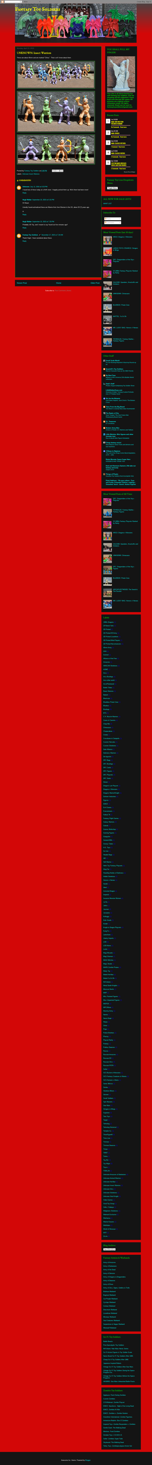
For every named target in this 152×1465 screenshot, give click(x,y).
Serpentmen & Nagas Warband (114, 1324)
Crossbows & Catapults (111, 738)
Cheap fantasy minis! (113, 443)
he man (105, 851)
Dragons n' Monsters (110, 789)
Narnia (105, 1015)
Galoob (105, 826)
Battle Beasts (108, 1341)
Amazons (106, 662)
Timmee (106, 1142)
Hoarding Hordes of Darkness (113, 873)
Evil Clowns (107, 807)
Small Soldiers (108, 1098)
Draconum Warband (110, 1310)
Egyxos (106, 800)
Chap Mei (106, 724)
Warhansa (106, 1218)
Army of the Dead (109, 1270)
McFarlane (107, 982)
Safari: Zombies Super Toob (113, 1439)
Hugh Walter (27, 200)
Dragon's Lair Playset (110, 786)
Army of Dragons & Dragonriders (114, 1277)
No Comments (115, 127)
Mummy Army (108, 1011)
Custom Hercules (109, 742)
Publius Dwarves (109, 1047)
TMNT (105, 1153)
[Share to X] (57, 171)
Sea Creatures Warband (111, 1320)
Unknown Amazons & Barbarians (114, 1174)
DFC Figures (107, 771)
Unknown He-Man (109, 1182)
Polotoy (106, 1044)
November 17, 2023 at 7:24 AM (52, 235)
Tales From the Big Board (115, 407)
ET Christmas (110, 423)
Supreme (106, 1113)
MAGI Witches (108, 960)
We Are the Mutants (113, 398)
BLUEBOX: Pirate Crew (121, 305)
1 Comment (114, 147)
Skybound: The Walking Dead (113, 1442)
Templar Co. (107, 1131)
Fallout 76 (106, 815)
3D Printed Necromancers (112, 644)
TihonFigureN (107, 1134)
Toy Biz (106, 1160)
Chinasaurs (107, 727)
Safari (105, 1069)
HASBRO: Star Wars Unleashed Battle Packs (119, 1381)
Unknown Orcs (108, 1189)
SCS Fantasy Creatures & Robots (115, 1076)
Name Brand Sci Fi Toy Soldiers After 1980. (118, 1356)
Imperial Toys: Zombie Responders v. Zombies (119, 1424)
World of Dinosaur (109, 1229)
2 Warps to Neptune (113, 451)
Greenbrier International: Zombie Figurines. (118, 1417)
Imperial (106, 895)
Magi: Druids (107, 964)
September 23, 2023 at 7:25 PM (43, 221)
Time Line (106, 1138)
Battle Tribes (107, 687)
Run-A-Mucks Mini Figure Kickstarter (117, 438)
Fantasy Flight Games (111, 818)
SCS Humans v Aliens (111, 1080)
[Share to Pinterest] (62, 171)
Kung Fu (106, 931)
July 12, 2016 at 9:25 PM (38, 187)
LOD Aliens (107, 945)
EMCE (105, 804)
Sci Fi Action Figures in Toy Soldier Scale (117, 1352)
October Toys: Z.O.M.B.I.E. (112, 1435)
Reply (24, 193)
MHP (105, 993)
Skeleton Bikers (108, 1091)
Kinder (105, 924)
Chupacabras (107, 731)
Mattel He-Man (108, 974)
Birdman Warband (109, 1291)
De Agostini (107, 757)
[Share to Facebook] (60, 171)
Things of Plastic (112, 474)
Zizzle (105, 1236)
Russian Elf (107, 1058)
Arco (105, 673)
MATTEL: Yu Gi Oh (119, 316)
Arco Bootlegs (108, 677)
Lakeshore (106, 935)
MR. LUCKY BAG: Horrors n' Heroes (125, 328)
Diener (105, 782)
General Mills (107, 840)
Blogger (87, 1460)
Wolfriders (106, 1225)
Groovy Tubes (108, 844)
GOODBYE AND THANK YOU (115, 461)
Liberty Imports (108, 938)
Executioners (107, 811)
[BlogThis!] (55, 171)
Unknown (26, 187)
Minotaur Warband (109, 1317)
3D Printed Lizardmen (110, 637)
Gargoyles (106, 836)
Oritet (105, 1025)
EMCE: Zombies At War (111, 1409)
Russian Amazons (109, 1054)
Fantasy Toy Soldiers (37, 9)
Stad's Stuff (110, 384)
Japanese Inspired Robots (112, 1363)
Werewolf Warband (109, 1328)
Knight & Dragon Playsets (112, 927)
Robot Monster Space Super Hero (118, 459)
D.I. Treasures (111, 421)
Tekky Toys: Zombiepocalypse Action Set (117, 1446)
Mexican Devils (108, 989)
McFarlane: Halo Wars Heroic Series (115, 1349)
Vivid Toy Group (108, 1204)
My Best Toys (111, 375)
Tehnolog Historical (109, 1127)
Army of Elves (108, 1284)
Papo (105, 1029)
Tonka (105, 1156)
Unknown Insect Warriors (31, 174)
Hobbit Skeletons (109, 876)
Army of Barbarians (110, 1266)
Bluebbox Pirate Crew (110, 702)
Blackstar (106, 698)
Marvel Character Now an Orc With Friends (119, 371)
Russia (105, 1051)
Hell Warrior (107, 862)
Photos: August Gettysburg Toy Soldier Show (120, 386)
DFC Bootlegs (108, 764)
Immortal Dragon (109, 891)
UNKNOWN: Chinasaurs (121, 293)
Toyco (105, 1167)
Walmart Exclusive (109, 1214)
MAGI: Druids (115, 133)
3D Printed (107, 629)
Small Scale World (112, 360)
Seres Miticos (108, 1084)
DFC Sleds (107, 778)
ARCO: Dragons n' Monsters (123, 237)
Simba (105, 1087)
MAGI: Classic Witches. (118, 143)
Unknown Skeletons (110, 1193)
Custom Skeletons (109, 746)
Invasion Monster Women (112, 898)
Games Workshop (109, 829)
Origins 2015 (110, 470)
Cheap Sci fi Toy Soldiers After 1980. (116, 1359)
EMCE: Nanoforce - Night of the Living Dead (118, 1406)
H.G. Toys (106, 847)
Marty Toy (106, 971)
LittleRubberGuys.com (114, 390)
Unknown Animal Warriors (112, 1178)
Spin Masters (107, 1102)
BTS (104, 713)
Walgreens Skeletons (110, 1211)
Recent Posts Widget (129, 172)
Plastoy (106, 1036)
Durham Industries (109, 796)
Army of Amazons (109, 1262)
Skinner (106, 1094)
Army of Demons (109, 1273)
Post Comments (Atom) (63, 291)
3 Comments (114, 157)
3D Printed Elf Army (110, 633)
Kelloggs (106, 916)
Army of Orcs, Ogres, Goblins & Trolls (116, 1288)
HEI (104, 858)
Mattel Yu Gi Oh (108, 978)
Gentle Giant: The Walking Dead (114, 1428)
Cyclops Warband (109, 1302)
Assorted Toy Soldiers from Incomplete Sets (120, 476)
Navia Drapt (107, 1018)
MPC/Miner (107, 1007)
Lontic (105, 949)
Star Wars (106, 1105)
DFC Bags (106, 760)
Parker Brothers (108, 1033)
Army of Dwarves (109, 1280)
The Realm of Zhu (112, 413)
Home (58, 283)
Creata (105, 735)
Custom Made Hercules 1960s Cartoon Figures (118, 164)
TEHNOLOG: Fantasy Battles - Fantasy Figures (123, 340)
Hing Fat (106, 869)
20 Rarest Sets (108, 626)
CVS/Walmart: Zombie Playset (113, 1402)
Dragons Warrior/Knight (111, 793)
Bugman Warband (109, 1295)
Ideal (105, 887)
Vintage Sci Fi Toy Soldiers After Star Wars (118, 1367)
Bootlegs (106, 709)
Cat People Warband (110, 1299)
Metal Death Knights (110, 985)
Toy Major (106, 1163)
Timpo (105, 1149)
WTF (105, 1233)
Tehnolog (106, 1124)
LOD (104, 942)
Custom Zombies (109, 1399)
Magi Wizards (108, 953)
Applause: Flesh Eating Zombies (114, 1395)
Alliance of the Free (110, 658)
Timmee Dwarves (109, 1145)
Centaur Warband (109, 1306)
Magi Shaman (108, 956)
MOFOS (106, 1004)
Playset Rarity (108, 1040)
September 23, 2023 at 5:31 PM (43, 200)
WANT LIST (107, 203)
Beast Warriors (108, 691)
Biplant (105, 695)
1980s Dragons (108, 622)
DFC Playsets (108, 775)
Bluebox (106, 706)
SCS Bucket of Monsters (112, 1073)
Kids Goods (107, 920)
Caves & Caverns (109, 720)
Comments (110, 222)
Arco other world (108, 680)
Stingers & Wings (109, 1109)
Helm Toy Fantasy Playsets (112, 866)
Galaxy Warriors (108, 822)
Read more (123, 127)
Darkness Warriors (109, 753)
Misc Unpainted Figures (111, 1000)
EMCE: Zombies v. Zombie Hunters (115, 1413)
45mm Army (107, 647)
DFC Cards (107, 767)
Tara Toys (106, 1116)
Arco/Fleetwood (108, 684)
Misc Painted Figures (110, 996)
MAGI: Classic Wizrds (118, 153)
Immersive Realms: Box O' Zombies (115, 1420)
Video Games (108, 1200)
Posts (108, 219)
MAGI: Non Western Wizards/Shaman (117, 123)
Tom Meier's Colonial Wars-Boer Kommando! (120, 409)
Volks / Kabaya (108, 1207)
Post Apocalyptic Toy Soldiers (113, 1345)
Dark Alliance (107, 749)
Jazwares (106, 913)
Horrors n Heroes (109, 880)
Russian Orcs (108, 1062)
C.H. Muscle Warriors (110, 716)
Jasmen (106, 909)
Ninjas (105, 1022)
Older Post (95, 283)
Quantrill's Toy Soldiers (114, 369)
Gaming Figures (108, 833)
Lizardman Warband (110, 1313)
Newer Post (22, 283)
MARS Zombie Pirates (111, 967)
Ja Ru (105, 902)
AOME (105, 669)
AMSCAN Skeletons (110, 666)
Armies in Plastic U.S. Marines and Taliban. (119, 430)
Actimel (106, 655)
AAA (105, 651)
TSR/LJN (106, 1171)
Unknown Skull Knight (110, 1196)
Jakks (105, 905)
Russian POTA (108, 1065)
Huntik (105, 884)
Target (105, 1120)
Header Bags (107, 855)
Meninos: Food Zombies (111, 1431)
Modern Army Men (112, 428)
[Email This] (53, 171)
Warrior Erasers (108, 1222)
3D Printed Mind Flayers (111, 640)
